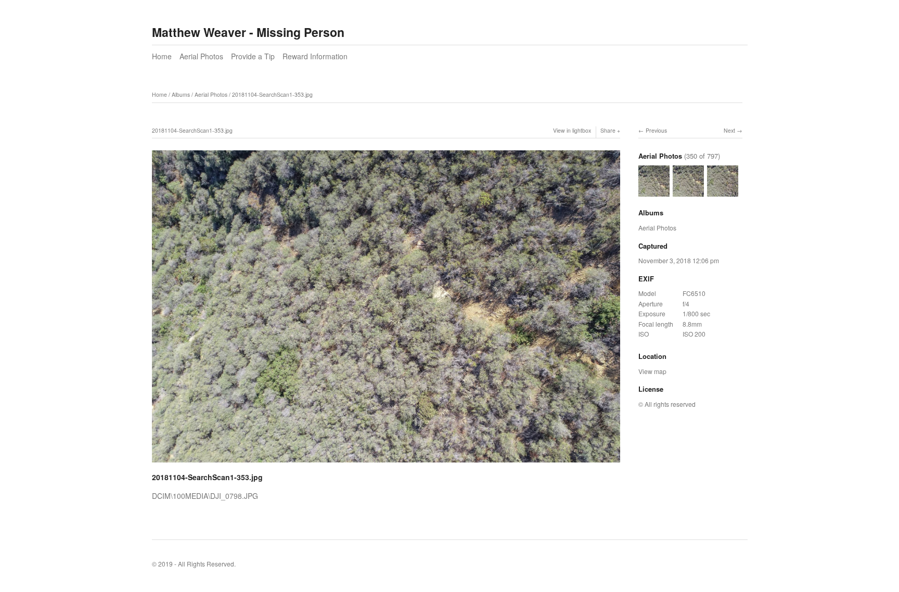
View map (652, 371)
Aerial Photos (201, 56)
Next (729, 130)
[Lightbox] (386, 463)
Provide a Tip (253, 56)
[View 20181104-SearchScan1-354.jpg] (722, 191)
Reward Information (315, 56)
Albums (181, 94)
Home (162, 56)
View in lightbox (572, 130)
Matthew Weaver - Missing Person (248, 32)
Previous (656, 130)
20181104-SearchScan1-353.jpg (272, 94)
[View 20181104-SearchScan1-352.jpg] (654, 191)
